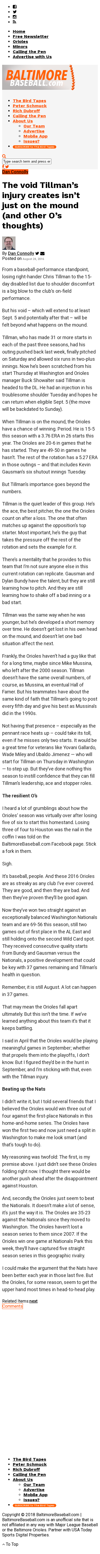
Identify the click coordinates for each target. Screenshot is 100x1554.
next (33, 1301)
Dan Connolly (21, 253)
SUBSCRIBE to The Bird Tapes (34, 146)
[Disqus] (50, 1375)
